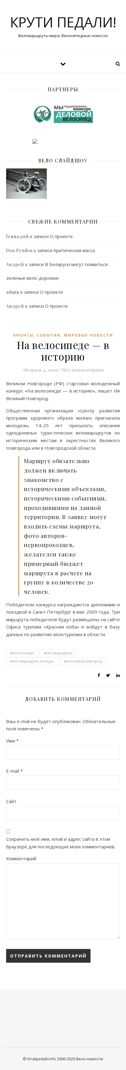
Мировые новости (88, 335)
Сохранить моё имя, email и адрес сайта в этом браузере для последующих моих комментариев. (60, 843)
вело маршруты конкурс (32, 661)
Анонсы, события (36, 335)
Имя (12, 741)
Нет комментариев (82, 370)
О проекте (61, 236)
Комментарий (21, 858)
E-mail (14, 771)
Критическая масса (74, 250)
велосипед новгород (83, 661)
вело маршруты (58, 653)
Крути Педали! (63, 22)
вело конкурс (22, 653)
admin (12, 292)
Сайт (11, 801)
